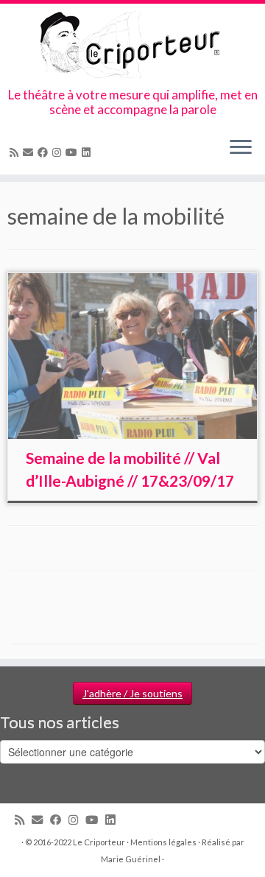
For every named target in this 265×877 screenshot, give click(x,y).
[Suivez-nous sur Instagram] (59, 152)
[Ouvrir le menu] (241, 148)
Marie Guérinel (130, 859)
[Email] (30, 152)
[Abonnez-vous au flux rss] (16, 152)
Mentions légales (163, 842)
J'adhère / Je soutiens (132, 693)
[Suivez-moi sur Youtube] (74, 152)
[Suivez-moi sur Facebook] (45, 152)
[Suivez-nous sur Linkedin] (88, 152)
